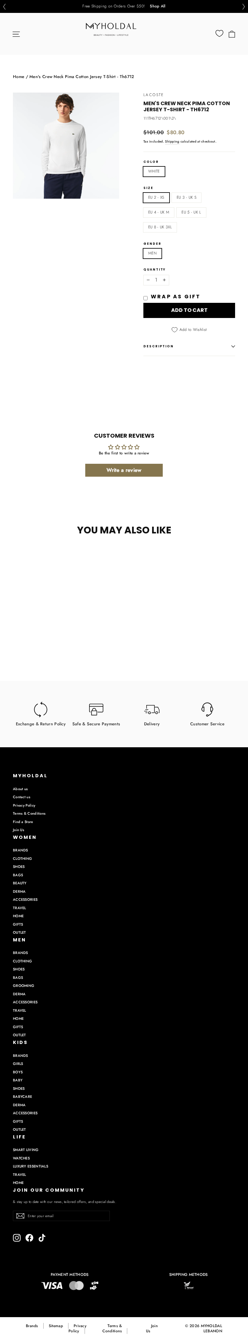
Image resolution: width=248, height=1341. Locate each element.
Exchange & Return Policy (41, 724)
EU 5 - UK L (191, 212)
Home (18, 77)
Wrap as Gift (176, 296)
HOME (18, 916)
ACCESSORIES (25, 899)
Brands (32, 1326)
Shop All (157, 6)
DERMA (19, 891)
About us (20, 788)
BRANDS (20, 850)
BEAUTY (20, 883)
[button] (4, 7)
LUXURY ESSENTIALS (30, 1166)
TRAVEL (19, 907)
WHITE (154, 171)
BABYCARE (22, 1096)
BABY (18, 1080)
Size (148, 188)
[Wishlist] (219, 33)
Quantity (154, 270)
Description (158, 346)
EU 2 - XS (156, 197)
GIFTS (18, 924)
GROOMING (23, 985)
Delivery (152, 724)
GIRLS (18, 1063)
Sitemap (56, 1326)
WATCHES (21, 1158)
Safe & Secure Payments (96, 724)
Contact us (21, 797)
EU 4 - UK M (158, 212)
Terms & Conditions (29, 813)
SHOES (19, 866)
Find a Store (23, 821)
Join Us (18, 829)
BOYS (18, 1072)
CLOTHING (22, 858)
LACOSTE (153, 95)
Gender (152, 244)
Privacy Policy (24, 805)
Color (151, 162)
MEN (152, 253)
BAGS (18, 875)
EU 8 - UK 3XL (160, 227)
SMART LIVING (26, 1149)
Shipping (172, 141)
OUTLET (19, 932)
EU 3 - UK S (186, 197)
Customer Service (207, 724)
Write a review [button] (124, 470)
